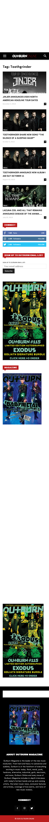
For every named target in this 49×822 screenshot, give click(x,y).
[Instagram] (24, 808)
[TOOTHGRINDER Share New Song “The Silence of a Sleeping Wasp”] (24, 120)
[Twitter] (31, 808)
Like (42, 233)
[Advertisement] (24, 26)
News (5, 92)
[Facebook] (17, 808)
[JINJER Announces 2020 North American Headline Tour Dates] (24, 82)
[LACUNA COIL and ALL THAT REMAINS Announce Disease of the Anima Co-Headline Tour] (24, 196)
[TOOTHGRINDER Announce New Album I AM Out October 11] (24, 158)
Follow (41, 239)
